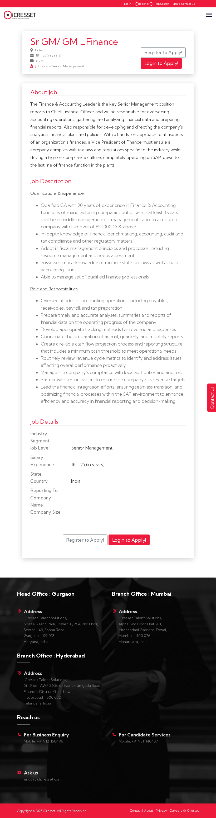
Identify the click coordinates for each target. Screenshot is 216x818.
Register (144, 4)
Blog (175, 4)
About (148, 810)
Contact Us (188, 4)
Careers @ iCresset (184, 810)
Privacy (161, 810)
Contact (135, 810)
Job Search (162, 4)
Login (127, 4)
